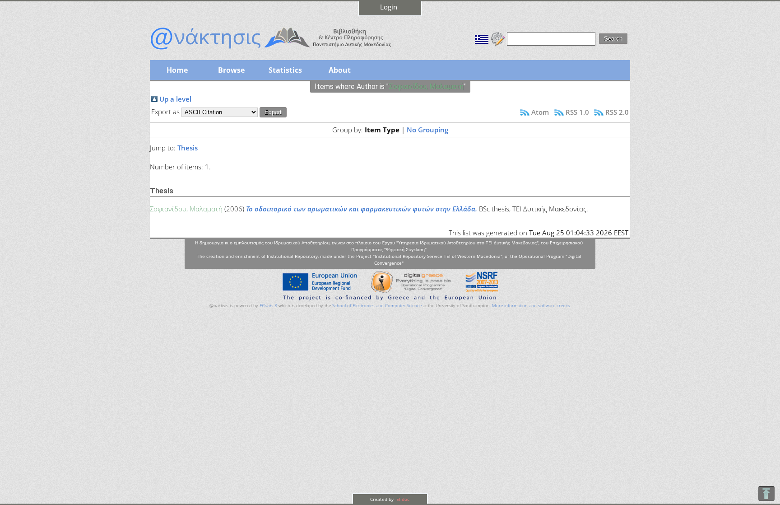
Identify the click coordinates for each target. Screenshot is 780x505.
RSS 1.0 (577, 112)
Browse (231, 70)
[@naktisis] (285, 50)
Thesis (187, 147)
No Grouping (427, 129)
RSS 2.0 (617, 112)
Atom (540, 112)
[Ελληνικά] (481, 37)
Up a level (175, 98)
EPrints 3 (268, 306)
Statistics (285, 70)
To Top (766, 493)
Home (177, 70)
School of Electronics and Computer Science (377, 306)
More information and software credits (531, 306)
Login (388, 6)
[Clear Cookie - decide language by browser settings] (498, 37)
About (340, 70)
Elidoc (402, 499)
